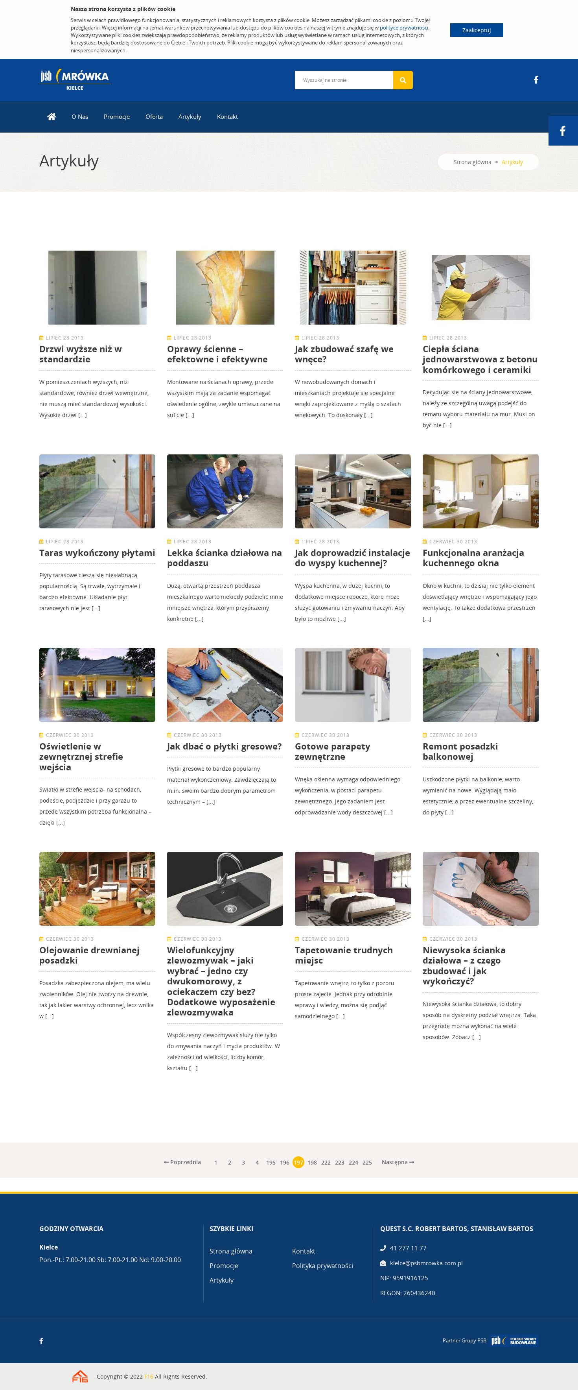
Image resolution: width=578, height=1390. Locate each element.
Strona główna (472, 162)
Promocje (117, 116)
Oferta (154, 116)
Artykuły (190, 116)
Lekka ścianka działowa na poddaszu (224, 557)
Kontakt (227, 116)
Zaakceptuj (476, 30)
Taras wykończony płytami (97, 552)
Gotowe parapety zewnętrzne (332, 751)
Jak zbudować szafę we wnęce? (344, 354)
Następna (395, 1162)
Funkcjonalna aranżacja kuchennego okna (473, 557)
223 (339, 1162)
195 (271, 1162)
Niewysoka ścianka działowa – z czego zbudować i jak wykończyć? (464, 965)
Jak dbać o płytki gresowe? (224, 746)
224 (353, 1162)
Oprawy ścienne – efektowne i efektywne (217, 354)
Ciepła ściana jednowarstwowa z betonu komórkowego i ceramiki (480, 359)
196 (284, 1162)
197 (298, 1162)
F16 (148, 1376)
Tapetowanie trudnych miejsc (344, 955)
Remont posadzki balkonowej (460, 751)
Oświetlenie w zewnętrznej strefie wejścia (81, 756)
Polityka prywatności (322, 1265)
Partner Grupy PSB (464, 1340)
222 (326, 1162)
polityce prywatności (404, 27)
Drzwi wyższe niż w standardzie (80, 354)
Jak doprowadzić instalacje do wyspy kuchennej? (352, 557)
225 (367, 1162)
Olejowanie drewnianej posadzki (89, 955)
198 (312, 1162)
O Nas (80, 116)
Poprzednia (185, 1162)
